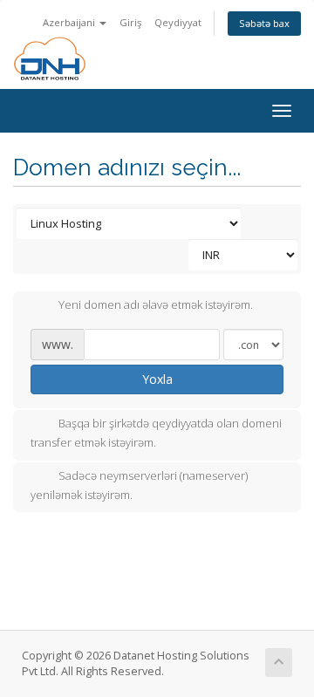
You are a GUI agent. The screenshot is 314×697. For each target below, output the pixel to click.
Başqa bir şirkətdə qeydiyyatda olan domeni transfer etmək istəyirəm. (156, 433)
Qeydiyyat (177, 22)
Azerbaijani (70, 22)
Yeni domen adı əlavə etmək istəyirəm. (155, 305)
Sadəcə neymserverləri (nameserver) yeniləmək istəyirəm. (139, 485)
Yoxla (157, 379)
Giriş (130, 22)
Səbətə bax (264, 23)
